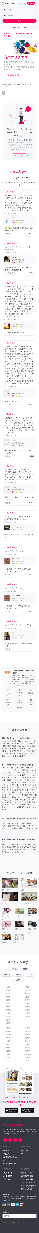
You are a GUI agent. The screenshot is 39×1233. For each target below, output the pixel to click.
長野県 (27, 1000)
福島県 (8, 1007)
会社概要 (5, 1150)
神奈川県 (7, 974)
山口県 (8, 1051)
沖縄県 (27, 1057)
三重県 (27, 1013)
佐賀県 (27, 1038)
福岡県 (27, 1034)
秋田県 (8, 1000)
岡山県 (8, 1044)
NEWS (23, 1154)
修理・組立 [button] (17, 27)
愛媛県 (27, 1028)
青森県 (8, 990)
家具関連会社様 (27, 1176)
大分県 (27, 1048)
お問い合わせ (7, 1179)
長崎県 (27, 1041)
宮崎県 (27, 1051)
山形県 (8, 1003)
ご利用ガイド (7, 1173)
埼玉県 (18, 974)
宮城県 (8, 997)
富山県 (27, 987)
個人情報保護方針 (9, 1164)
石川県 (27, 990)
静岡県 (27, 1007)
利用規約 (5, 1154)
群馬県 (8, 1016)
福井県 (27, 993)
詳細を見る (20, 685)
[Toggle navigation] (36, 3)
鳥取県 (8, 1038)
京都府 (17, 980)
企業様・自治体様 (27, 1173)
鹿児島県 (27, 1054)
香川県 (8, 1057)
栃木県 (8, 1013)
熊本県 (27, 1044)
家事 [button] (26, 27)
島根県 (8, 1041)
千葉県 (8, 1020)
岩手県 (8, 993)
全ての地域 (12, 969)
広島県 (8, 1048)
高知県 (27, 1031)
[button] (8, 693)
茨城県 (8, 1010)
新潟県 (8, 1023)
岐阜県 (27, 1003)
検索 (19, 21)
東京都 (25, 969)
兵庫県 (8, 1028)
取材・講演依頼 (27, 1179)
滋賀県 (27, 1016)
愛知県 (27, 1010)
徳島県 (8, 1054)
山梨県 (27, 997)
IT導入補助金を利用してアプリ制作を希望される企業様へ (28, 1186)
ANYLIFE (24, 1150)
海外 (27, 1061)
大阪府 (29, 974)
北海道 (8, 987)
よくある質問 (7, 1176)
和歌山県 (8, 1034)
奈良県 (8, 1031)
